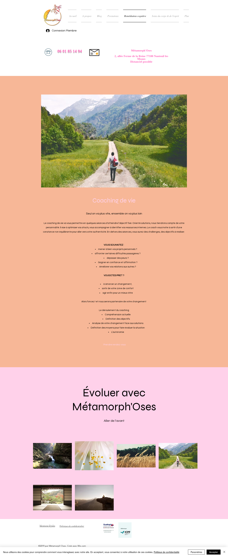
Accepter (213, 552)
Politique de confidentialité (166, 552)
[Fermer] (224, 552)
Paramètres (196, 552)
